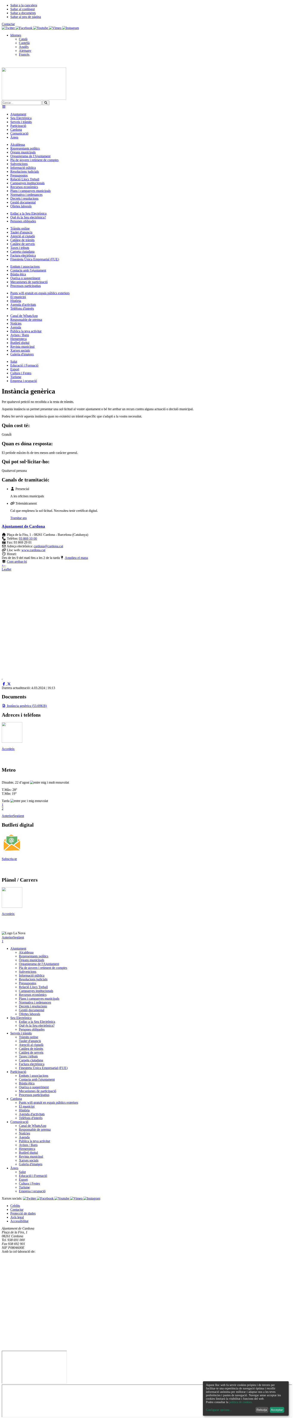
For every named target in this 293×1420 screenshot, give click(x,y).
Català (23, 39)
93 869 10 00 (28, 538)
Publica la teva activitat (34, 1141)
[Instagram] (70, 28)
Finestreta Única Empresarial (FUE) (43, 1068)
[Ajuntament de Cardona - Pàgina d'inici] (34, 98)
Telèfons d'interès (30, 1118)
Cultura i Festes (29, 1183)
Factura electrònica (31, 1064)
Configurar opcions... (219, 1409)
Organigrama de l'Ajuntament (39, 964)
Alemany (25, 50)
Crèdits (15, 1206)
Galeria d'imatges (30, 1164)
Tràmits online (28, 1037)
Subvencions (27, 971)
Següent (18, 816)
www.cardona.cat (33, 550)
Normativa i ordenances (35, 1002)
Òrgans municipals (31, 960)
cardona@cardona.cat (48, 546)
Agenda (24, 1137)
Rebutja (262, 1409)
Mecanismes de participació (37, 1091)
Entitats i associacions (33, 1075)
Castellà (24, 43)
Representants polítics (33, 956)
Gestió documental (31, 1010)
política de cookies (240, 1402)
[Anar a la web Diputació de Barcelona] (146, 1348)
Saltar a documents (23, 13)
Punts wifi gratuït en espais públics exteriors (48, 1102)
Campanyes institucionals (36, 991)
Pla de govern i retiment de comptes (43, 968)
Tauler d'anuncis (30, 1041)
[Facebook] (24, 28)
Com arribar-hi (17, 561)
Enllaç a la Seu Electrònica (37, 1021)
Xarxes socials (28, 1160)
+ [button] (3, 565)
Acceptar (277, 1409)
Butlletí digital (28, 1152)
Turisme (24, 1187)
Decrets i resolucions (33, 1006)
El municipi (27, 1106)
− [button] (5, 565)
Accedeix (8, 749)
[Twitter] (9, 28)
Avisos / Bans (28, 1145)
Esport (23, 1179)
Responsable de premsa (35, 1129)
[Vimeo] (55, 28)
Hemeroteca (27, 1149)
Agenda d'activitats (32, 1114)
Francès (24, 54)
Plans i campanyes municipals (39, 998)
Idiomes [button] (15, 35)
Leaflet (6, 569)
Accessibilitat (19, 1221)
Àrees (14, 1168)
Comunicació (19, 1122)
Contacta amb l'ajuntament (37, 1079)
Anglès (24, 47)
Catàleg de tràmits (31, 1048)
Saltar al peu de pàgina (25, 17)
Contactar (8, 24)
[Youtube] (41, 28)
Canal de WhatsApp (32, 1125)
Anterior (7, 816)
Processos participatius (34, 1095)
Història (24, 1110)
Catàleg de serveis (31, 1052)
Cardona (16, 1099)
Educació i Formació (33, 1176)
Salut (22, 1172)
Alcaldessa (26, 952)
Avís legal (17, 1217)
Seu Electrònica (21, 1018)
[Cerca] (45, 103)
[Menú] (4, 107)
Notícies (24, 1133)
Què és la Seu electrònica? (36, 1025)
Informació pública (31, 975)
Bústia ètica (27, 1083)
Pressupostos (27, 983)
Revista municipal (31, 1156)
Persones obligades (32, 1029)
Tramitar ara (18, 518)
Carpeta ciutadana (31, 1060)
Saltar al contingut (22, 9)
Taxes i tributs (28, 1056)
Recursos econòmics (33, 995)
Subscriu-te (9, 859)
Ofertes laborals (29, 1014)
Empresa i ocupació (32, 1191)
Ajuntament (18, 948)
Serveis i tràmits (21, 1033)
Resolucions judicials (33, 979)
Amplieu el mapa (76, 558)
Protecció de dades (23, 1213)
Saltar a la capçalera (23, 5)
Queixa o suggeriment (34, 1087)
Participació (18, 1072)
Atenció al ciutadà (31, 1045)
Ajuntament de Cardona (23, 526)
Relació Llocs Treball (33, 987)
